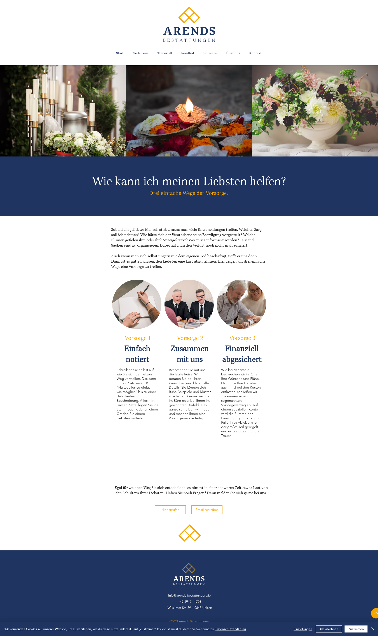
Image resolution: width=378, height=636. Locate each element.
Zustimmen (356, 629)
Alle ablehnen (328, 629)
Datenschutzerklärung (230, 629)
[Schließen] (372, 628)
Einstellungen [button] (303, 629)
